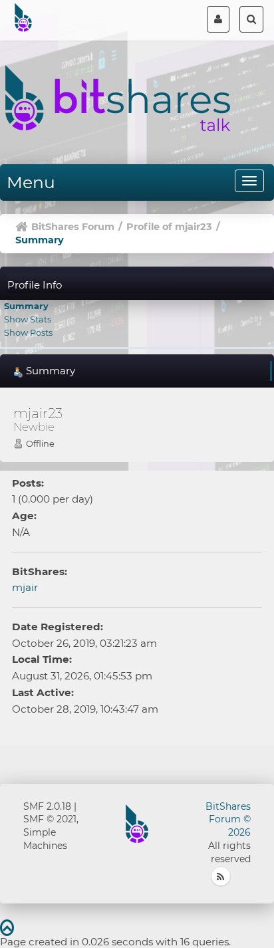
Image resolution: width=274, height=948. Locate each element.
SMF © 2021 (49, 819)
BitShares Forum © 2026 (228, 819)
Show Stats (27, 319)
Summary (26, 305)
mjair (25, 587)
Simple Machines (45, 839)
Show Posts (28, 332)
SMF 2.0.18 (47, 806)
